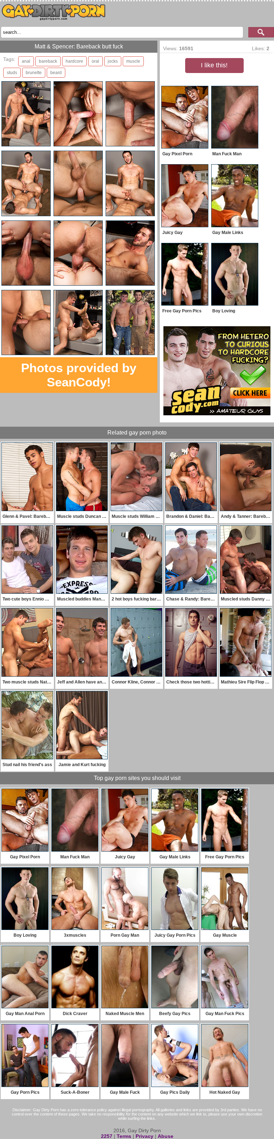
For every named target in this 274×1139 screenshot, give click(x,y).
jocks (113, 61)
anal (26, 61)
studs (12, 72)
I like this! (214, 65)
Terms (124, 1136)
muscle (133, 61)
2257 (106, 1136)
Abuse (165, 1136)
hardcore (74, 61)
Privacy (144, 1136)
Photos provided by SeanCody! (78, 375)
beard (56, 72)
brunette (34, 72)
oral (95, 61)
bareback (48, 61)
